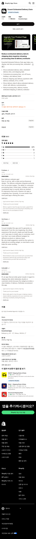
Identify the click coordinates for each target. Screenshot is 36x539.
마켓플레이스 (23, 439)
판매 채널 (5, 435)
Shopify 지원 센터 (7, 473)
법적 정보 (22, 495)
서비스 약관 (5, 519)
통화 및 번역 (22, 461)
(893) (13, 19)
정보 (20, 473)
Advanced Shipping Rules (15, 392)
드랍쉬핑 (21, 435)
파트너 (21, 488)
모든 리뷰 (15, 163)
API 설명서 (5, 477)
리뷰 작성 (5, 163)
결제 (3, 114)
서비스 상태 (22, 499)
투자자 (21, 481)
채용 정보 (22, 477)
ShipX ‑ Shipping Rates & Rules (17, 384)
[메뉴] (33, 3)
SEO (20, 453)
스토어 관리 (5, 457)
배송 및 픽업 (5, 121)
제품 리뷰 (22, 443)
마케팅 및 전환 (6, 453)
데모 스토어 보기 (18, 29)
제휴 (20, 491)
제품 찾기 (5, 439)
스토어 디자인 (6, 450)
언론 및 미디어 (23, 484)
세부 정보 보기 (6, 365)
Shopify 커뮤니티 (7, 481)
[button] (18, 377)
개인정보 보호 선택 (8, 533)
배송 (20, 457)
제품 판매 (5, 443)
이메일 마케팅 (23, 450)
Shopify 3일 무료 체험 (18, 412)
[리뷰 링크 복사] (8, 170)
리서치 (4, 484)
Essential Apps (22, 19)
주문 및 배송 (5, 446)
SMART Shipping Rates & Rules (17, 373)
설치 (18, 24)
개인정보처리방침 (7, 320)
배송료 (4, 127)
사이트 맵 (5, 528)
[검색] (30, 3)
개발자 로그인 (6, 514)
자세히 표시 (4, 198)
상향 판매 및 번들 (24, 446)
